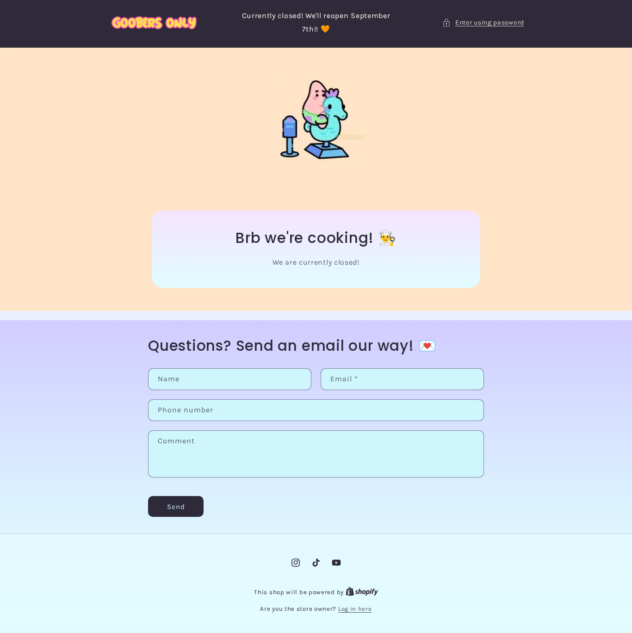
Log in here (355, 608)
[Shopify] (362, 592)
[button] (483, 22)
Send (176, 507)
